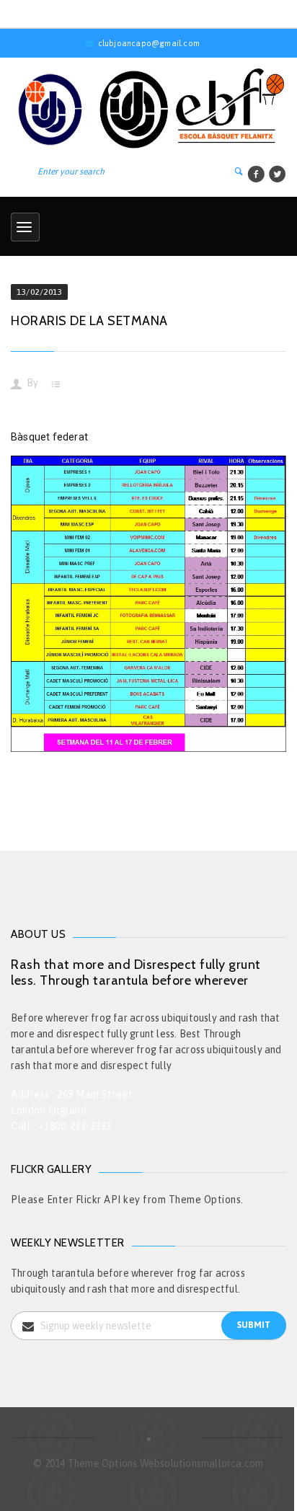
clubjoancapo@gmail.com (149, 43)
